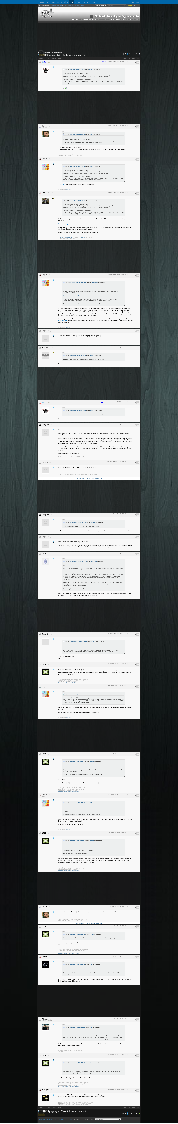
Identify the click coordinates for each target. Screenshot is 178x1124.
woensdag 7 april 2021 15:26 (77, 964)
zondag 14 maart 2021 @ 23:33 (116, 125)
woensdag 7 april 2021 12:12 (77, 761)
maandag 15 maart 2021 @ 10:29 (116, 347)
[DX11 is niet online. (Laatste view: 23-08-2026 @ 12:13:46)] (40, 664)
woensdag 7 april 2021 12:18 (77, 802)
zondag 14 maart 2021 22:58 (77, 69)
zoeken (89, 2)
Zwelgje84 (45, 425)
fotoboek (77, 2)
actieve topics (126, 58)
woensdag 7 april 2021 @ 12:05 (116, 663)
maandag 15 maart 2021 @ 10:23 (116, 330)
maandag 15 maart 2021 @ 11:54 (116, 401)
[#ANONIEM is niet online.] (40, 348)
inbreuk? (136, 5)
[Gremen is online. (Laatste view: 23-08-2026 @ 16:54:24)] (40, 127)
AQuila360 (45, 1089)
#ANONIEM (46, 348)
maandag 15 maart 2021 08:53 (78, 282)
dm (94, 2)
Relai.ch (62, 184)
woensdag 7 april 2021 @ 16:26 (116, 956)
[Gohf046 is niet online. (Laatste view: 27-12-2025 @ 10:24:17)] (40, 462)
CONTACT (70, 1119)
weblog (66, 2)
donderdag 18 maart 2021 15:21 (78, 522)
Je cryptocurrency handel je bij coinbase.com (89, 478)
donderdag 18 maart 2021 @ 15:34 (115, 513)
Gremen (44, 126)
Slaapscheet (82, 237)
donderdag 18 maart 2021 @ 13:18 (115, 424)
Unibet (48, 58)
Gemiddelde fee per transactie (67, 224)
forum (71, 2)
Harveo (44, 957)
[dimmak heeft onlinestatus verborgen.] (40, 159)
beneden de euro (62, 320)
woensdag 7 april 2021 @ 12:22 (116, 794)
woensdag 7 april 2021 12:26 (77, 1027)
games (53, 2)
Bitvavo (59, 58)
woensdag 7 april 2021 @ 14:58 (116, 906)
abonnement (42, 58)
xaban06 (45, 554)
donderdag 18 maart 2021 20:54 (78, 641)
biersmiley (68, 189)
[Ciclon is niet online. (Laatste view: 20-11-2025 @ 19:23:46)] (40, 331)
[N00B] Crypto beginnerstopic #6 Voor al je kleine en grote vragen (62, 55)
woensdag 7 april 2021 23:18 (77, 1062)
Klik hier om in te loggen (56, 5)
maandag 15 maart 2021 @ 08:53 (116, 192)
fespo (91, 69)
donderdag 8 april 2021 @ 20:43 (116, 1089)
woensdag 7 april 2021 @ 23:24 (116, 1054)
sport (48, 2)
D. (45, 62)
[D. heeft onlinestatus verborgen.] (40, 62)
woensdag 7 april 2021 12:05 (77, 694)
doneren (130, 5)
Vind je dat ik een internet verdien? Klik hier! (68, 682)
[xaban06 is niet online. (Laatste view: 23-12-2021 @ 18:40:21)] (40, 554)
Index (39, 53)
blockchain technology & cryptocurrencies (52, 53)
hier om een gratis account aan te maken (73, 5)
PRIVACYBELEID (43, 1119)
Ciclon (44, 330)
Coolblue (54, 58)
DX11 (44, 664)
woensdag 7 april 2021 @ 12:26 (116, 832)
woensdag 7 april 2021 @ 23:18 (116, 1018)
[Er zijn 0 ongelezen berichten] (133, 2)
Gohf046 (45, 462)
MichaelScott (46, 192)
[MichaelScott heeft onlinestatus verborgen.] (40, 193)
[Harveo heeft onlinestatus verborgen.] (40, 957)
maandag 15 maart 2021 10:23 (78, 355)
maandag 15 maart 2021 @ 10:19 (116, 274)
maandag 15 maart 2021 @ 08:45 (116, 158)
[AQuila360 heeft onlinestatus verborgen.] (40, 1090)
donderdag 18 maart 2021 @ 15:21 (115, 461)
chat (83, 2)
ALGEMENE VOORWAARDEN (57, 1119)
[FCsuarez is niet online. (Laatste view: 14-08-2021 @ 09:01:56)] (40, 1020)
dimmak (44, 158)
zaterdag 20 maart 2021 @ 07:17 (116, 633)
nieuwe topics (135, 58)
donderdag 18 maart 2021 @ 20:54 (115, 553)
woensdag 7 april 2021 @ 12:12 (116, 685)
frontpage (41, 2)
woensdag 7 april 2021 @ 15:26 (116, 925)
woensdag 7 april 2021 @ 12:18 (116, 753)
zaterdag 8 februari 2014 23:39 (67, 237)
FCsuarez (45, 1019)
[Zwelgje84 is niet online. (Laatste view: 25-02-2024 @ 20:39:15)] (40, 425)
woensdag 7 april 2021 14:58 (77, 934)
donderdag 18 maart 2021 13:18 (78, 561)
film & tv (59, 2)
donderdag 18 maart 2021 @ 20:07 (115, 536)
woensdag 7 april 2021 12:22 (77, 840)
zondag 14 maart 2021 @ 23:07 (116, 61)
